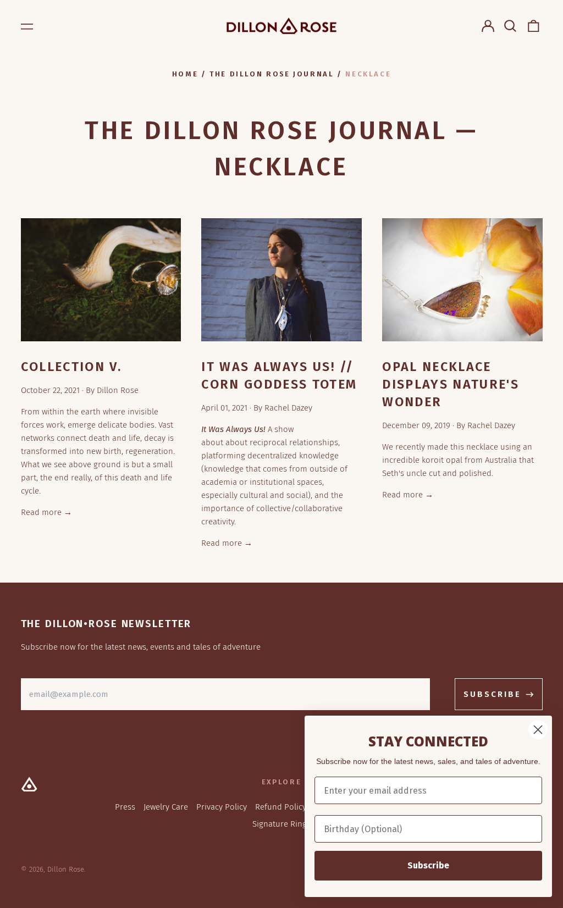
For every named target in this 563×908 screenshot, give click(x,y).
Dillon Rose (65, 869)
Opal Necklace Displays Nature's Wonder (450, 384)
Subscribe (428, 865)
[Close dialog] (538, 729)
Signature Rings (281, 824)
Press (125, 807)
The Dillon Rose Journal (271, 74)
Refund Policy (280, 807)
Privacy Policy (221, 807)
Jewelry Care (165, 807)
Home (185, 74)
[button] (510, 25)
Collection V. (71, 366)
